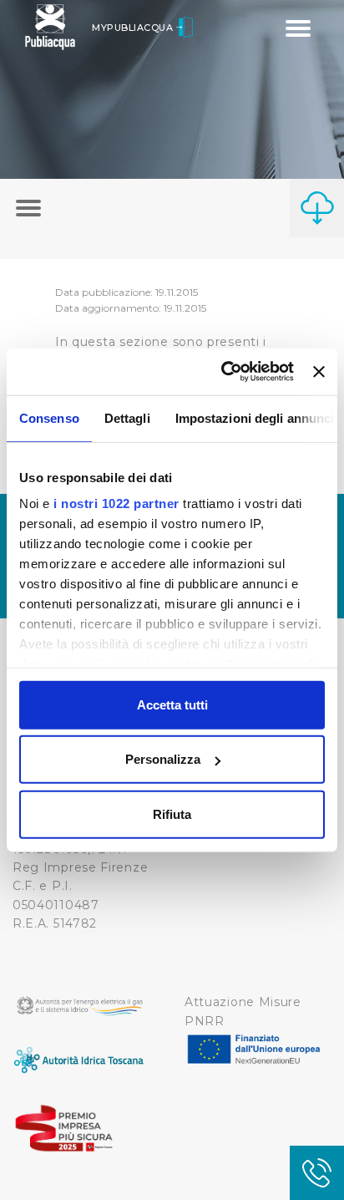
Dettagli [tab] (127, 417)
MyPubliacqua (134, 27)
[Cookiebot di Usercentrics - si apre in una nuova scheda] (223, 372)
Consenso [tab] (49, 417)
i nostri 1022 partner (116, 503)
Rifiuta (172, 813)
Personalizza (162, 759)
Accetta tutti (172, 704)
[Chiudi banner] (319, 372)
